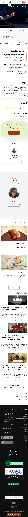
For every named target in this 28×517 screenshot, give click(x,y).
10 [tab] (8, 169)
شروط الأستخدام (14, 506)
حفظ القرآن (24, 429)
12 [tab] (4, 169)
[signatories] (14, 471)
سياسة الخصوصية (14, 507)
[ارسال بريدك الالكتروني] (7, 497)
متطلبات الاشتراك (19, 43)
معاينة (12, 43)
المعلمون (6, 43)
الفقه (26, 438)
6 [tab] (16, 169)
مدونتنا (25, 414)
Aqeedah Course (20, 273)
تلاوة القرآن (24, 428)
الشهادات (25, 416)
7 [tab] (14, 169)
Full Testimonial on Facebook (14, 211)
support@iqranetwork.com (8, 421)
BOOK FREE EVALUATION (13, 514)
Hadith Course (20, 243)
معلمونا (25, 420)
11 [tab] (6, 169)
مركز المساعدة (10, 418)
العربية (25, 431)
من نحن (25, 413)
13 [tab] (2, 169)
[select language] (8, 2)
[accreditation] (14, 463)
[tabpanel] (14, 154)
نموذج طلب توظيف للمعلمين (21, 418)
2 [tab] (24, 169)
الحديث (25, 435)
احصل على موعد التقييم (14, 133)
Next (2, 192)
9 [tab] (10, 169)
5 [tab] (18, 169)
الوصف (25, 43)
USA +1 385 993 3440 (9, 419)
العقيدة (25, 433)
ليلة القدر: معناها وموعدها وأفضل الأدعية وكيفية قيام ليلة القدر (14, 308)
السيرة (25, 440)
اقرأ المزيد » (14, 320)
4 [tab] (20, 169)
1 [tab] (26, 169)
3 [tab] (22, 169)
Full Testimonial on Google (14, 213)
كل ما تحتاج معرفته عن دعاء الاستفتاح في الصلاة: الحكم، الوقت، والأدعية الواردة (14, 337)
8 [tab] (12, 169)
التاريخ (25, 437)
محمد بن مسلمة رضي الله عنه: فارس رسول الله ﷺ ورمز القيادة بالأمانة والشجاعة (14, 367)
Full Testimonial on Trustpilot (14, 206)
